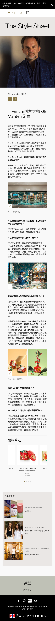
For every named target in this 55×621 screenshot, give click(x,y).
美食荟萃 (27, 589)
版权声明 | (27, 606)
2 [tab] (27, 481)
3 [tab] (29, 481)
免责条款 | (11, 606)
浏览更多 (6, 6)
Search (21, 13)
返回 (51, 591)
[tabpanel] (27, 461)
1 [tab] (24, 481)
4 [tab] (31, 481)
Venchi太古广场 (19, 129)
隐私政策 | (19, 606)
